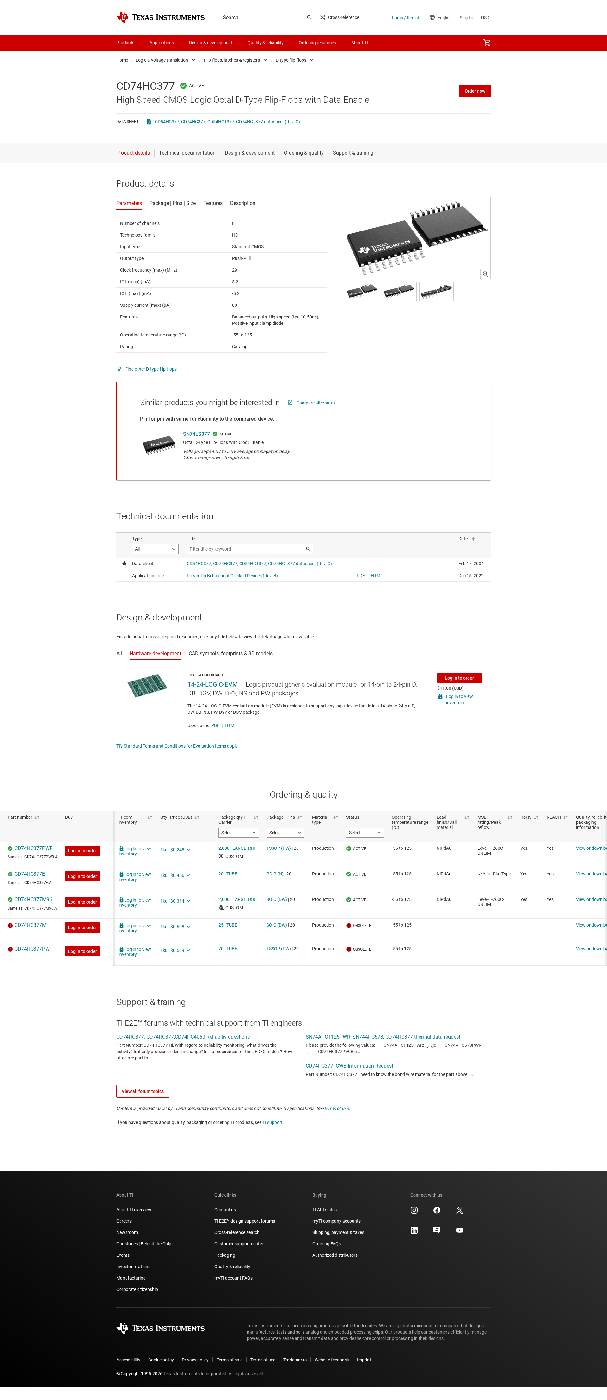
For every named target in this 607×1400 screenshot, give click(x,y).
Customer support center (238, 1243)
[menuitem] (486, 43)
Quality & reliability (232, 1266)
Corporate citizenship (137, 1289)
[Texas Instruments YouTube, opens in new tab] (459, 1232)
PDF (215, 725)
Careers (124, 1221)
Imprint (364, 1359)
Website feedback (332, 1359)
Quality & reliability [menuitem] (266, 42)
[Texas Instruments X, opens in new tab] (459, 1212)
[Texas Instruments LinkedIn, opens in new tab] (414, 1232)
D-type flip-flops (291, 60)
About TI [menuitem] (359, 42)
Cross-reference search (237, 1232)
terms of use (336, 1108)
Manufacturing (131, 1277)
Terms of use (262, 1359)
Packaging (224, 1255)
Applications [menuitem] (162, 42)
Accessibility (128, 1359)
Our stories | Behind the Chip (143, 1243)
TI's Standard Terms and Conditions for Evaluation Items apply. (177, 746)
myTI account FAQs (233, 1277)
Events (123, 1255)
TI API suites (324, 1209)
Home (122, 60)
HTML (231, 725)
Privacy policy (195, 1359)
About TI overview (133, 1209)
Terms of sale (229, 1359)
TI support (272, 1122)
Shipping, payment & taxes (338, 1232)
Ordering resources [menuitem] (317, 42)
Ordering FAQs (326, 1243)
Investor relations (133, 1266)
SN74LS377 (196, 434)
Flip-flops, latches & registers (232, 60)
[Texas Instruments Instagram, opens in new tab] (414, 1212)
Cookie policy (161, 1359)
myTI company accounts (336, 1221)
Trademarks (295, 1359)
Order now (475, 91)
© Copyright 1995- (139, 1373)
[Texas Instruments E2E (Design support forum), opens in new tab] (437, 1232)
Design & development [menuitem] (210, 42)
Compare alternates (316, 402)
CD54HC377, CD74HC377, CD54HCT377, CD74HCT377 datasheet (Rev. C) (227, 121)
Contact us (225, 1209)
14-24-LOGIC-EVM (212, 684)
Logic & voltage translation (162, 60)
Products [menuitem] (125, 42)
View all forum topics (143, 1091)
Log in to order (459, 678)
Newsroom (127, 1232)
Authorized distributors (335, 1255)
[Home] (160, 17)
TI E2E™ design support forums (244, 1221)
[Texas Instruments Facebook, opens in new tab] (437, 1212)
